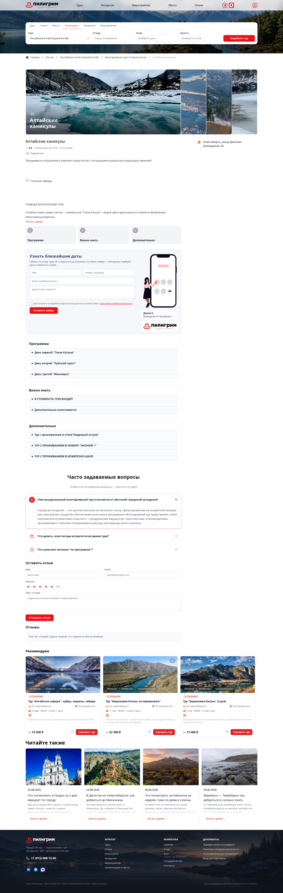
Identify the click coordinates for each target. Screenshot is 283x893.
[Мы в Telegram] (224, 5)
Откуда (96, 33)
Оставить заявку (44, 310)
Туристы (184, 33)
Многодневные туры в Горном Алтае (125, 57)
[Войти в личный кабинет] (254, 5)
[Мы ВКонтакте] (28, 869)
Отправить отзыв (39, 617)
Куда (30, 33)
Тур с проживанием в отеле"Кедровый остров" (67, 435)
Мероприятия (141, 5)
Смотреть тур (86, 732)
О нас (167, 849)
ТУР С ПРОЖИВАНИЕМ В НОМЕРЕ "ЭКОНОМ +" (65, 445)
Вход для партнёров (214, 858)
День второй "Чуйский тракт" (55, 363)
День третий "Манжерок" (52, 374)
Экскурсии (107, 5)
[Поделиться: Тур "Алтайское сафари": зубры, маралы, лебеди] (72, 731)
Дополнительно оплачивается (55, 410)
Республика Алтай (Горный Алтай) (79, 57)
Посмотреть (71, 25)
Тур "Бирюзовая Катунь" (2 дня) (204, 701)
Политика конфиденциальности (221, 849)
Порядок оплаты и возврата (219, 844)
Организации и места (117, 867)
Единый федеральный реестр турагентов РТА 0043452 (230, 884)
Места (173, 5)
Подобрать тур (239, 38)
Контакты (169, 865)
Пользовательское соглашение (220, 853)
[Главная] (42, 5)
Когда (139, 33)
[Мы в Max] (231, 5)
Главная (34, 57)
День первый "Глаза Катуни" (55, 352)
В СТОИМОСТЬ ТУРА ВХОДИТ (54, 399)
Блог (166, 853)
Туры (79, 5)
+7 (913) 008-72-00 (43, 858)
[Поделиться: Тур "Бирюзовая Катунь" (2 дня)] (227, 731)
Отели (199, 5)
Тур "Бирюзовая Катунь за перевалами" (133, 701)
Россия (50, 57)
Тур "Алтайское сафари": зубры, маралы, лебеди (61, 701)
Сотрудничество (173, 861)
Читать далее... (39, 818)
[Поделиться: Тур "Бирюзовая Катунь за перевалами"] (149, 731)
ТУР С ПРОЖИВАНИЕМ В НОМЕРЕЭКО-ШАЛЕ (64, 456)
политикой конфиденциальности (116, 303)
